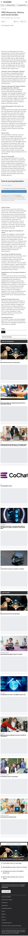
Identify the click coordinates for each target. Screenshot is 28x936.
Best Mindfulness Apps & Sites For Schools (15, 867)
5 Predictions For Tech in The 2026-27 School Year (13, 872)
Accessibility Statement (7, 922)
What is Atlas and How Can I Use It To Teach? (13, 877)
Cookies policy (5, 905)
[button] (1, 2)
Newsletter (24, 21)
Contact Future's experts (7, 899)
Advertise (4, 914)
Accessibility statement (7, 908)
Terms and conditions (6, 896)
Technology (4, 8)
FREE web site (16, 63)
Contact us (4, 920)
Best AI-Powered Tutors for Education (13, 859)
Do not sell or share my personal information (11, 925)
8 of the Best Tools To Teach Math (12, 863)
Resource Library (10, 5)
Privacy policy (4, 902)
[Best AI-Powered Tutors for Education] (14, 853)
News (3, 332)
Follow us (17, 21)
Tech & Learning (6, 17)
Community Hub (22, 5)
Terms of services (16, 195)
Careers (3, 911)
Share (4, 21)
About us (3, 917)
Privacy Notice (18, 196)
